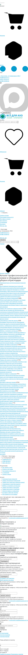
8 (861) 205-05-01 (4, 79)
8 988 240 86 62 (6, 461)
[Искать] (17, 122)
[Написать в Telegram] (1, 112)
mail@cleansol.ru (4, 77)
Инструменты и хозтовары (7, 391)
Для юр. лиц (3, 226)
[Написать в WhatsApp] (1, 83)
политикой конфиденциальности (18, 518)
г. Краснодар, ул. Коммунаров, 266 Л (10, 76)
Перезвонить (6, 112)
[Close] (0, 508)
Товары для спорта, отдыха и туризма (10, 420)
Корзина (2, 35)
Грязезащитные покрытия (9, 479)
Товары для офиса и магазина (8, 344)
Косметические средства (7, 439)
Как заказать (3, 220)
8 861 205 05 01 (6, 463)
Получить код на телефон (8, 550)
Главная (2, 2)
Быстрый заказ (5, 512)
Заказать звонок (5, 595)
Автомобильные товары (7, 427)
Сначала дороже (4, 636)
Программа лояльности (6, 217)
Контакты (2, 224)
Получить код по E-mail (7, 535)
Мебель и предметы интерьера (9, 331)
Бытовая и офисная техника (8, 382)
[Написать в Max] (14, 97)
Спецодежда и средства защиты (9, 320)
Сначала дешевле (5, 635)
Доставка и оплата (5, 219)
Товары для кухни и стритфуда (8, 360)
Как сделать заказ (7, 467)
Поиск (2, 628)
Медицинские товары (6, 403)
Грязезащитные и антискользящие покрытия (13, 283)
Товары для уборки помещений (9, 298)
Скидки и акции (4, 215)
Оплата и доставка (7, 469)
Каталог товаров (4, 273)
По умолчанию (4, 633)
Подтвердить (4, 561)
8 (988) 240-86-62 (4, 81)
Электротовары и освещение (8, 374)
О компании (3, 222)
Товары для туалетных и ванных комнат (11, 308)
